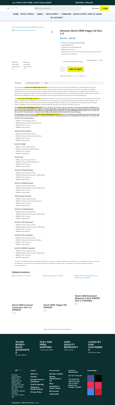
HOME (16, 14)
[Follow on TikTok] (90, 385)
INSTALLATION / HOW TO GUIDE (87, 14)
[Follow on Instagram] (98, 385)
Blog (51, 383)
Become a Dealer (56, 374)
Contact (33, 377)
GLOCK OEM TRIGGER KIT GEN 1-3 (73, 61)
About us (34, 374)
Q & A (46, 83)
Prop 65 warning (37, 384)
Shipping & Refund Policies (36, 388)
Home (13, 27)
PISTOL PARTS (26, 14)
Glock (85, 76)
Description (18, 83)
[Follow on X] (98, 378)
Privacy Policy (36, 392)
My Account (54, 391)
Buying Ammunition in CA (55, 379)
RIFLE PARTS (52, 14)
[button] (52, 32)
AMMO (40, 14)
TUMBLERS (66, 14)
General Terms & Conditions (37, 380)
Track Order (54, 394)
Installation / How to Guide (54, 387)
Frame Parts (19, 27)
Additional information (32, 83)
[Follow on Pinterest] (98, 392)
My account (95, 8)
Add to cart (75, 69)
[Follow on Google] (90, 392)
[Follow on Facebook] (90, 378)
